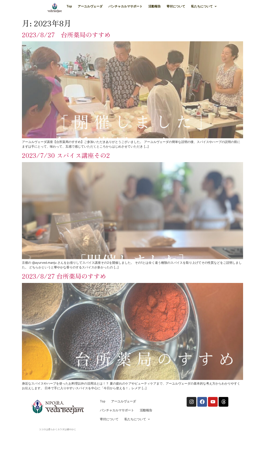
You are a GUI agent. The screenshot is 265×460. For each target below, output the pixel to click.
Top (69, 6)
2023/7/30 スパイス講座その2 (66, 155)
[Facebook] (202, 402)
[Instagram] (191, 402)
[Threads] (223, 402)
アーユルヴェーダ (90, 6)
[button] (203, 6)
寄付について (176, 6)
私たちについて (202, 6)
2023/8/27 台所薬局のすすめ (66, 34)
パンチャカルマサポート (125, 6)
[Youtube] (213, 402)
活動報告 (154, 6)
